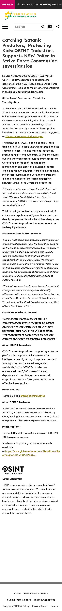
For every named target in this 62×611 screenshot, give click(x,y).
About (17, 593)
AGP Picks (7, 4)
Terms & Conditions (44, 599)
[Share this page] (58, 26)
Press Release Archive (36, 593)
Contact (54, 606)
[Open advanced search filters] (49, 26)
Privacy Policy (40, 606)
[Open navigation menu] (5, 26)
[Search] (42, 26)
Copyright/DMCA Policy (16, 606)
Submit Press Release (19, 599)
